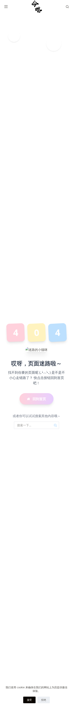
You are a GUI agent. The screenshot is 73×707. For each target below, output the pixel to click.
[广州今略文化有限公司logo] (36, 6)
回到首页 (39, 399)
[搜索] (67, 6)
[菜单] (6, 6)
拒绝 (43, 700)
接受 (29, 700)
